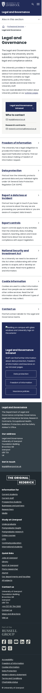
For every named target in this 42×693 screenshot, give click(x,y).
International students (12, 546)
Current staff (8, 498)
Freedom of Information (17, 143)
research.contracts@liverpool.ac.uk (22, 129)
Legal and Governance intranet (21, 107)
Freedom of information (21, 382)
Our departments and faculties (16, 576)
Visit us (5, 617)
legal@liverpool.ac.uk (17, 119)
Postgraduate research (12, 531)
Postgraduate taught (11, 528)
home (3, 26)
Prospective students (11, 502)
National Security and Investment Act (15, 252)
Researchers (8, 509)
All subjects (7, 580)
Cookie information (14, 281)
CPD (4, 539)
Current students (10, 494)
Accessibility (7, 659)
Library (5, 561)
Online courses (8, 535)
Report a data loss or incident (14, 197)
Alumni (5, 573)
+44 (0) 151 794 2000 (11, 606)
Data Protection (9, 671)
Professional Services (15, 26)
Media (4, 513)
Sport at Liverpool (10, 565)
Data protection (12, 170)
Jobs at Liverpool (10, 558)
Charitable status (10, 682)
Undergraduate (9, 524)
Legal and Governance (16, 12)
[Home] (15, 4)
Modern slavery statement (14, 674)
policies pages (31, 93)
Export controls (11, 223)
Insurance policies (21, 391)
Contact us (9, 309)
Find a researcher (10, 569)
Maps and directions (11, 614)
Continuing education (11, 543)
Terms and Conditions (12, 678)
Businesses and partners (13, 505)
